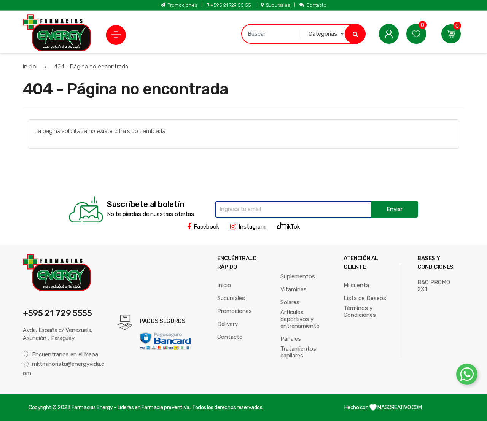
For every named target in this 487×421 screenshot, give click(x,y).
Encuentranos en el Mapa (65, 354)
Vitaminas (293, 289)
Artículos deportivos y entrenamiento (300, 319)
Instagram (252, 226)
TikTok (291, 226)
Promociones (182, 5)
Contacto (316, 5)
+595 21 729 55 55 (231, 5)
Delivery (227, 324)
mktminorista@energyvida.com (63, 369)
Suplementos (297, 276)
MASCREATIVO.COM (399, 407)
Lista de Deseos (365, 298)
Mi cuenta (356, 285)
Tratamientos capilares (298, 352)
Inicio (29, 66)
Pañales (290, 338)
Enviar (395, 209)
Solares (289, 302)
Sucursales (278, 5)
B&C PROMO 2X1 (433, 285)
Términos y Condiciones (360, 311)
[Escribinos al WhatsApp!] (466, 376)
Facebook (206, 226)
